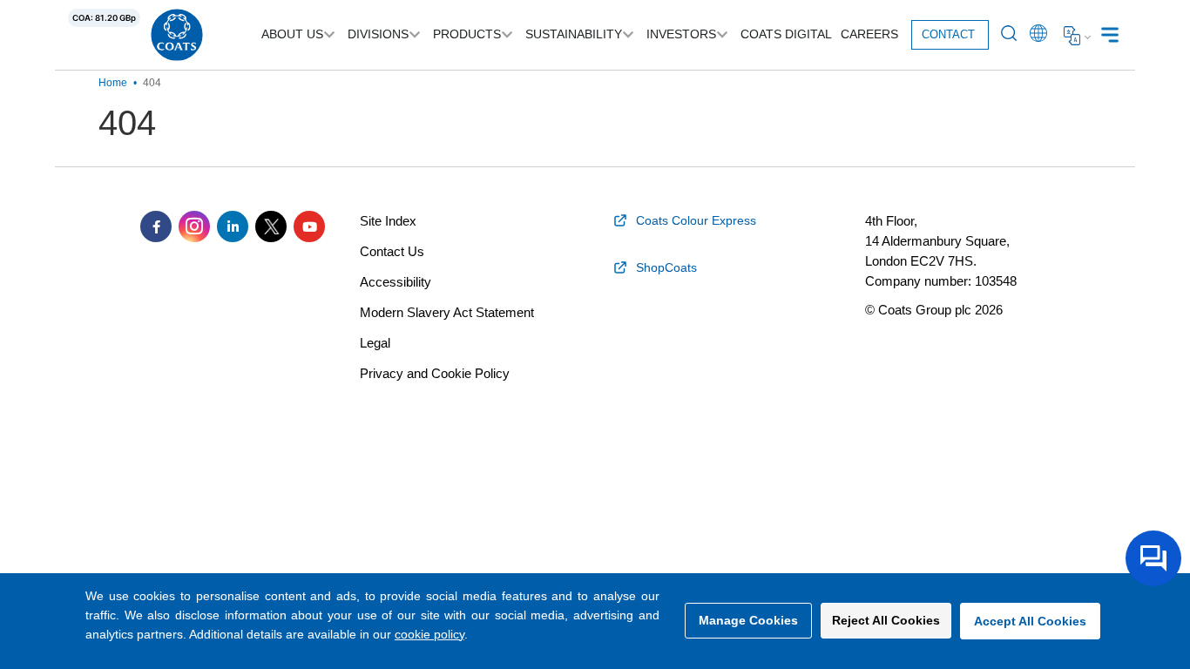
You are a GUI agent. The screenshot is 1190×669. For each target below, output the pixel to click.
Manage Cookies (748, 620)
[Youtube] (309, 226)
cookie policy (429, 634)
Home (112, 83)
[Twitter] (271, 226)
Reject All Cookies (886, 620)
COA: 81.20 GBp (104, 18)
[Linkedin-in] (232, 226)
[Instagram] (194, 226)
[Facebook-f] (156, 226)
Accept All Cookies (1030, 621)
